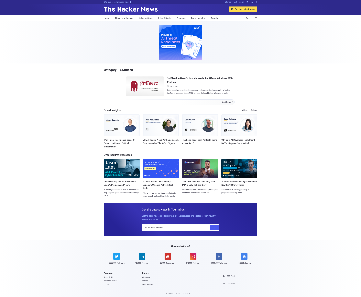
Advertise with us (110, 281)
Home (106, 18)
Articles (254, 110)
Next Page (227, 102)
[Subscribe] (214, 227)
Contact (107, 284)
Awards (214, 18)
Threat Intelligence (124, 18)
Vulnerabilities (146, 18)
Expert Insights (198, 18)
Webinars (181, 18)
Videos (244, 110)
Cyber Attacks (164, 18)
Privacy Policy (147, 284)
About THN (108, 277)
